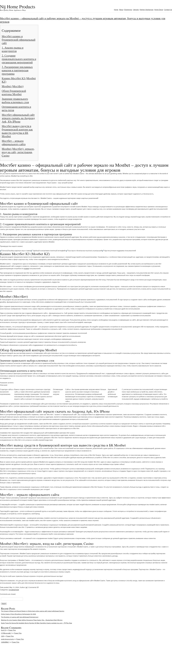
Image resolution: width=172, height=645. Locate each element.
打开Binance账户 (6, 633)
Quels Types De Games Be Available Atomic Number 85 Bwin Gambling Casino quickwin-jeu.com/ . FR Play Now (36, 623)
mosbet (26, 268)
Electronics (128, 9)
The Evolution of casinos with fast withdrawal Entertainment (19, 617)
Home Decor (158, 9)
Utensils (136, 9)
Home (116, 9)
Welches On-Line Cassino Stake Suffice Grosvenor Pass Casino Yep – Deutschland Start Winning (31, 620)
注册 (2, 636)
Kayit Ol (3, 630)
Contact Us (168, 9)
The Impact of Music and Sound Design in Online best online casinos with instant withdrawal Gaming (32, 611)
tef (26, 587)
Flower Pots (12, 630)
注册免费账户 (5, 642)
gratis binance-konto (7, 639)
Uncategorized (14, 590)
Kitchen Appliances (146, 9)
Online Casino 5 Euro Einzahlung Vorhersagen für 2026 (18, 614)
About (121, 9)
